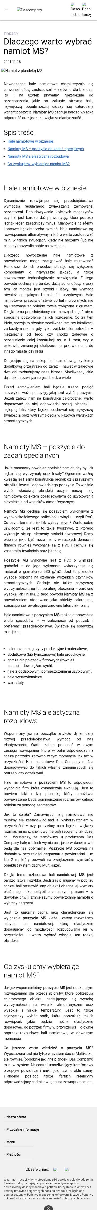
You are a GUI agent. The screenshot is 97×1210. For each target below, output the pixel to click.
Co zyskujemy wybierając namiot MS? (39, 164)
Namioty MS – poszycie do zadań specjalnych (46, 149)
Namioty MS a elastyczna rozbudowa (38, 156)
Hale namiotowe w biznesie (30, 141)
